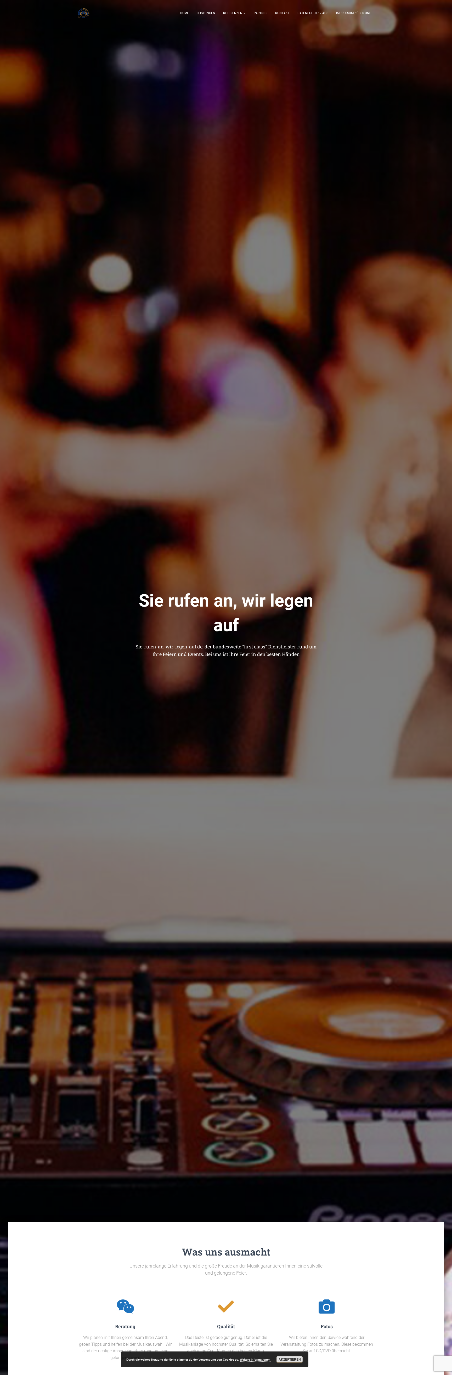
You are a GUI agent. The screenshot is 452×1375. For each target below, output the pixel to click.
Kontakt (282, 13)
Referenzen (233, 13)
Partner (260, 13)
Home (184, 13)
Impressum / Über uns (353, 13)
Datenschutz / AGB (312, 13)
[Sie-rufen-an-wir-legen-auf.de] (83, 13)
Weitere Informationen (255, 1359)
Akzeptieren (290, 1359)
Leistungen (206, 13)
